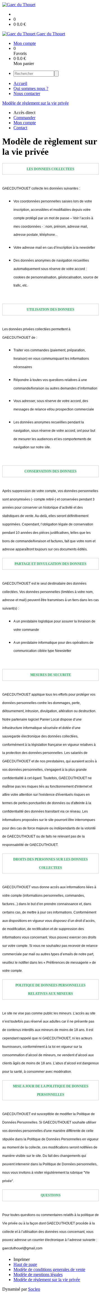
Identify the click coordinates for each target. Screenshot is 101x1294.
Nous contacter (26, 93)
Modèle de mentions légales (38, 1274)
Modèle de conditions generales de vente (49, 1269)
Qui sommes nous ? (30, 88)
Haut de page (25, 1264)
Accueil (20, 83)
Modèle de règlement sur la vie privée (35, 103)
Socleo (34, 1289)
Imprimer (21, 1259)
